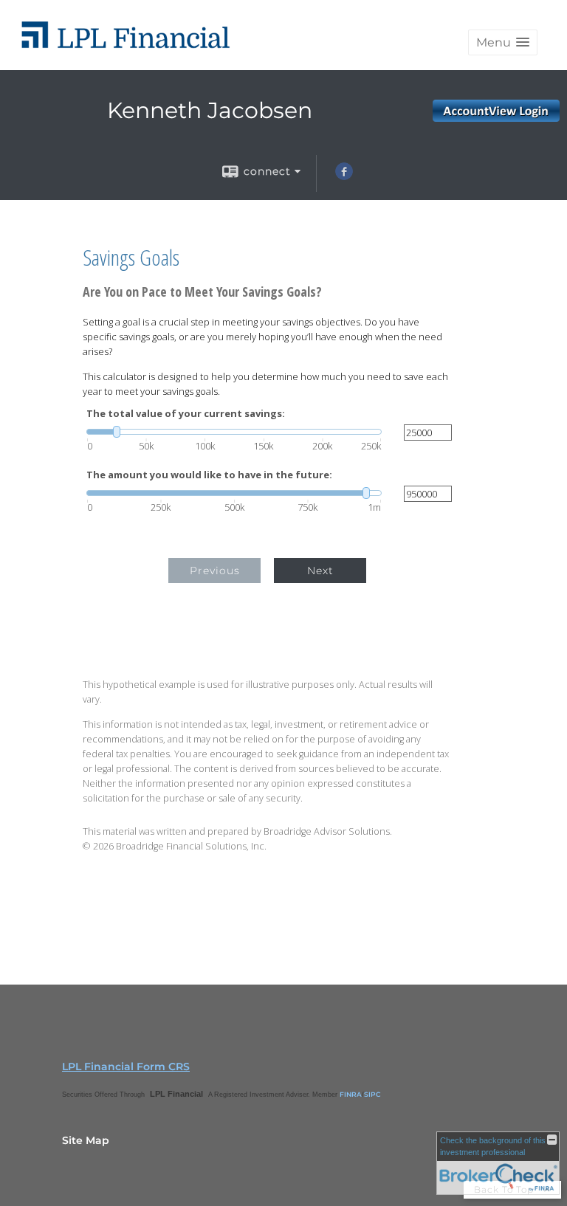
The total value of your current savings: (185, 413)
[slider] (234, 432)
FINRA (351, 1094)
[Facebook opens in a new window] (344, 176)
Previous (215, 570)
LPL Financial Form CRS (126, 1066)
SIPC (372, 1094)
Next (320, 570)
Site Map (85, 1140)
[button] (502, 42)
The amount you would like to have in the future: (209, 475)
